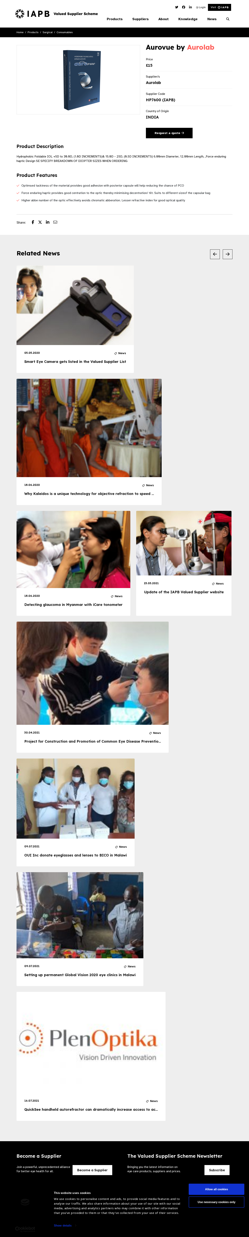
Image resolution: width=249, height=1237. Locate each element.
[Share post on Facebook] (35, 222)
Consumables (65, 32)
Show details (63, 1225)
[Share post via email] (57, 222)
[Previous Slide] (215, 254)
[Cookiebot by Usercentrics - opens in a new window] (25, 1229)
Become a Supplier (92, 1170)
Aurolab (200, 47)
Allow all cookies (216, 1189)
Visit (213, 7)
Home (20, 32)
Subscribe (217, 1170)
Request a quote (168, 133)
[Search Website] (227, 19)
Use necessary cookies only (216, 1201)
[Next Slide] (227, 254)
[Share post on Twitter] (42, 222)
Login (202, 7)
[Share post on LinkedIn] (49, 222)
